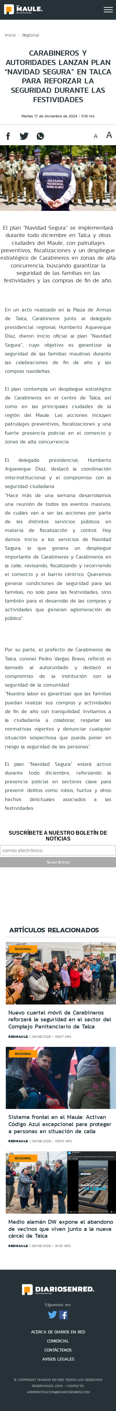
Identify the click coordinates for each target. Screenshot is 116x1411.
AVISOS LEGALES (58, 1359)
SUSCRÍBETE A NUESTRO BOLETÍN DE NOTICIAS (58, 835)
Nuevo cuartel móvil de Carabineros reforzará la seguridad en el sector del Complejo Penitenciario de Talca (59, 1019)
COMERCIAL (58, 1341)
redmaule (18, 1036)
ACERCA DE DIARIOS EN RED (58, 1332)
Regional (30, 35)
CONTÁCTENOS (58, 1350)
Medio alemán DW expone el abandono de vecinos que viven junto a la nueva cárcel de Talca (60, 1229)
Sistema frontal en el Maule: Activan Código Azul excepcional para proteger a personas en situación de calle (59, 1124)
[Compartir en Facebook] (8, 139)
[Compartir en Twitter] (24, 139)
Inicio (10, 35)
